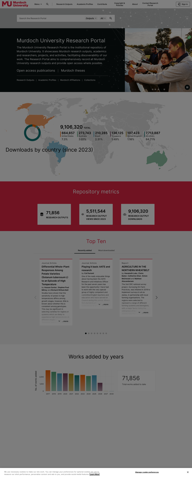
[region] (96, 472)
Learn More (94, 474)
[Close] (188, 472)
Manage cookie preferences (147, 472)
